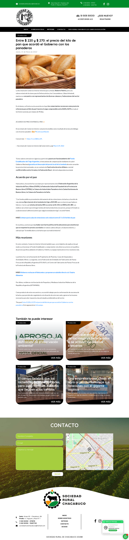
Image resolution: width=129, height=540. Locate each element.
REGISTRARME (105, 19)
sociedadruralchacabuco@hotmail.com (28, 4)
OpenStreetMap (104, 469)
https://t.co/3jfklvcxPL (34, 139)
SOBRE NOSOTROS (37, 29)
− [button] (68, 438)
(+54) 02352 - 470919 (89, 3)
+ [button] (68, 436)
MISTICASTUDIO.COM (106, 533)
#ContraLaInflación (42, 132)
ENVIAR (57, 474)
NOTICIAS (50, 29)
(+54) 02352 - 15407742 (90, 5)
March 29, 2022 (58, 146)
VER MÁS (56, 357)
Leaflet (97, 469)
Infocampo (39, 305)
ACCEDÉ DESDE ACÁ (85, 19)
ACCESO (64, 527)
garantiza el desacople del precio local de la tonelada (48, 164)
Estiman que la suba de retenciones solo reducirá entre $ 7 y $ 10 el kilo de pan (47, 218)
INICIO (26, 29)
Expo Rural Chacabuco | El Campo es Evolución (86, 29)
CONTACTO (61, 29)
